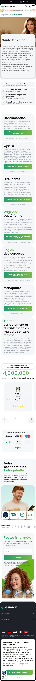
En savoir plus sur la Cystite (18, 171)
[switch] (4, 678)
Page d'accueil (6, 15)
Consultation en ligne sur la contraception (18, 138)
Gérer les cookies (18, 677)
